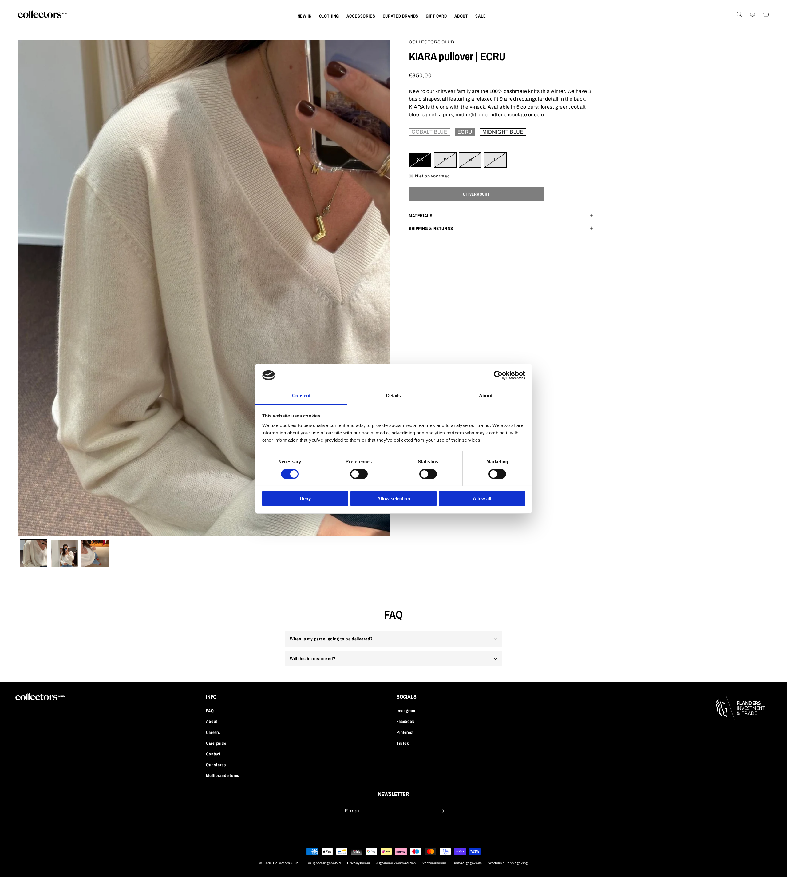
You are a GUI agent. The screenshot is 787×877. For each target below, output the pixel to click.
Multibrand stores (222, 775)
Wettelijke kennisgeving (508, 863)
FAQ (210, 710)
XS (424, 162)
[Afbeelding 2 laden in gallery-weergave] (64, 553)
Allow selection (393, 498)
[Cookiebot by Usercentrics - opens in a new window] (498, 375)
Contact (213, 754)
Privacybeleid (358, 863)
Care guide (216, 743)
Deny (305, 498)
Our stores (216, 764)
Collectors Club (286, 863)
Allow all (482, 498)
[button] (329, 16)
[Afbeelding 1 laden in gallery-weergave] (33, 553)
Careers (213, 732)
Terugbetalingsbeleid (323, 863)
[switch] (359, 474)
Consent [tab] (301, 395)
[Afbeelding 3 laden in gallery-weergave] (95, 553)
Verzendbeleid (434, 863)
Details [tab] (393, 395)
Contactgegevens (467, 863)
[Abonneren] (442, 811)
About (211, 721)
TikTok (403, 743)
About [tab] (485, 395)
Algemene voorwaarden (396, 863)
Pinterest (405, 732)
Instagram (406, 710)
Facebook (405, 721)
